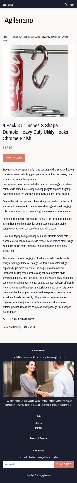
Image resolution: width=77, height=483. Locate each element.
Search (38, 423)
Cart (72, 5)
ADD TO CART (14, 157)
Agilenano (46, 475)
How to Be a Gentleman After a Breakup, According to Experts (38, 357)
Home (5, 37)
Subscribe (64, 464)
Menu (10, 5)
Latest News (38, 350)
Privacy (38, 428)
